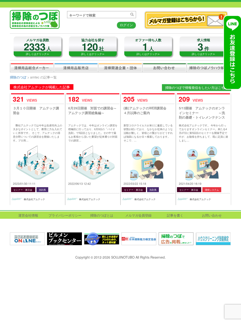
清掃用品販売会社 (76, 67)
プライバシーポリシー (64, 215)
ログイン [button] (126, 24)
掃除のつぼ (18, 77)
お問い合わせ (164, 67)
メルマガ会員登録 (138, 215)
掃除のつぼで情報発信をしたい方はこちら (196, 87)
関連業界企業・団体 (120, 67)
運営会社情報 (28, 215)
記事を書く (175, 215)
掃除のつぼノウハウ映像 (208, 67)
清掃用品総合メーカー (32, 67)
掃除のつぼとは (101, 215)
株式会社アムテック (34, 199)
